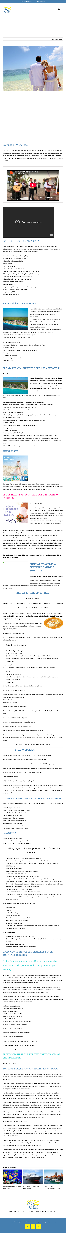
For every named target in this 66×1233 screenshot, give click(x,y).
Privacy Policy (42, 1222)
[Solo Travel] (12, 1177)
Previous (55, 39)
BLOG (48, 1211)
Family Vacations (50, 1177)
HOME (11, 1211)
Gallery (15, 1177)
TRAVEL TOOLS (41, 1211)
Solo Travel (9, 1177)
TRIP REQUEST (30, 1211)
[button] (4, 1179)
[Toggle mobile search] (59, 9)
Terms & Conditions (33, 1222)
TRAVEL (22, 1211)
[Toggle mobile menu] (62, 9)
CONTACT (54, 1211)
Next (60, 39)
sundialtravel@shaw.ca (39, 1)
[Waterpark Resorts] (33, 1177)
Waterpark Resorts (29, 1177)
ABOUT (16, 1211)
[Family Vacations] (53, 1177)
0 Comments (15, 1188)
